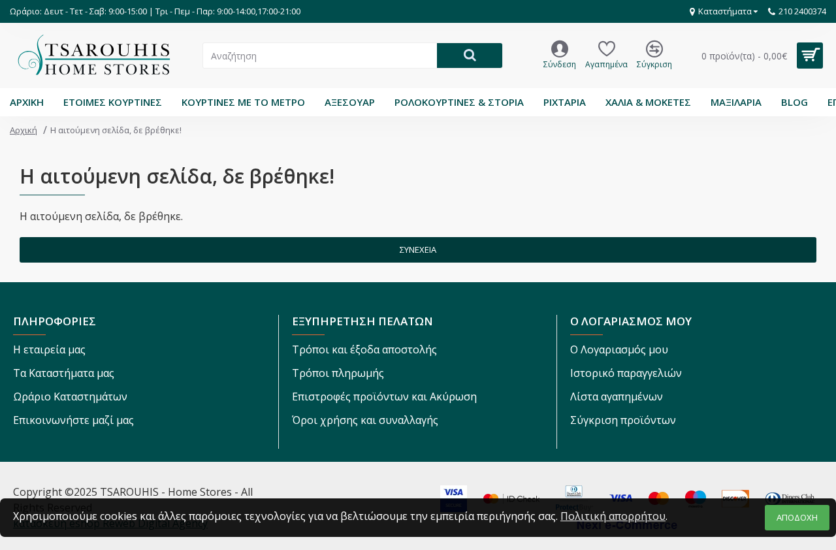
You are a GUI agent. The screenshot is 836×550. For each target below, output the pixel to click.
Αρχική (23, 130)
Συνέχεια (418, 249)
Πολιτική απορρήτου (613, 516)
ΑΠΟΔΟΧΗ (797, 517)
